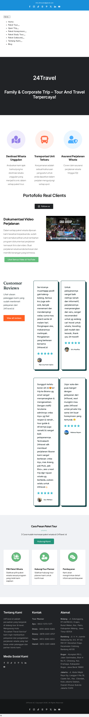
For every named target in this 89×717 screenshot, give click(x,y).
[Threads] (15, 663)
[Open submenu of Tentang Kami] (21, 41)
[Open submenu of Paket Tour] (19, 25)
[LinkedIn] (25, 663)
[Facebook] (4, 663)
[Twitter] (22, 663)
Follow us (45, 206)
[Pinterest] (18, 663)
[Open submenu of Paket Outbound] (23, 38)
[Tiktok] (11, 663)
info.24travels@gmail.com (45, 3)
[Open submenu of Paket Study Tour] (24, 35)
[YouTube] (4, 667)
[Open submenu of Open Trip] (18, 28)
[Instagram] (8, 663)
